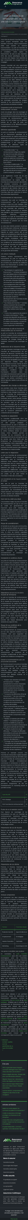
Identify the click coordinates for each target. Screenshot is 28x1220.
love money (16, 1000)
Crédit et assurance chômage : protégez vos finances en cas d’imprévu (11, 1115)
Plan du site (14, 1219)
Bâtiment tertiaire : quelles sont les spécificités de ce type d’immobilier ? (7, 1045)
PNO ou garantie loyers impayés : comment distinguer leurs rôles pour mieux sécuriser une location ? (13, 1070)
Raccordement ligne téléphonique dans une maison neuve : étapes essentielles (12, 1086)
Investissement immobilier (8, 32)
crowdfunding (5, 1000)
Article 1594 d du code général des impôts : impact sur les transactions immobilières (13, 1122)
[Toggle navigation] (5, 6)
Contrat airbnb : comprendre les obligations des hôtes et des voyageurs (12, 1093)
